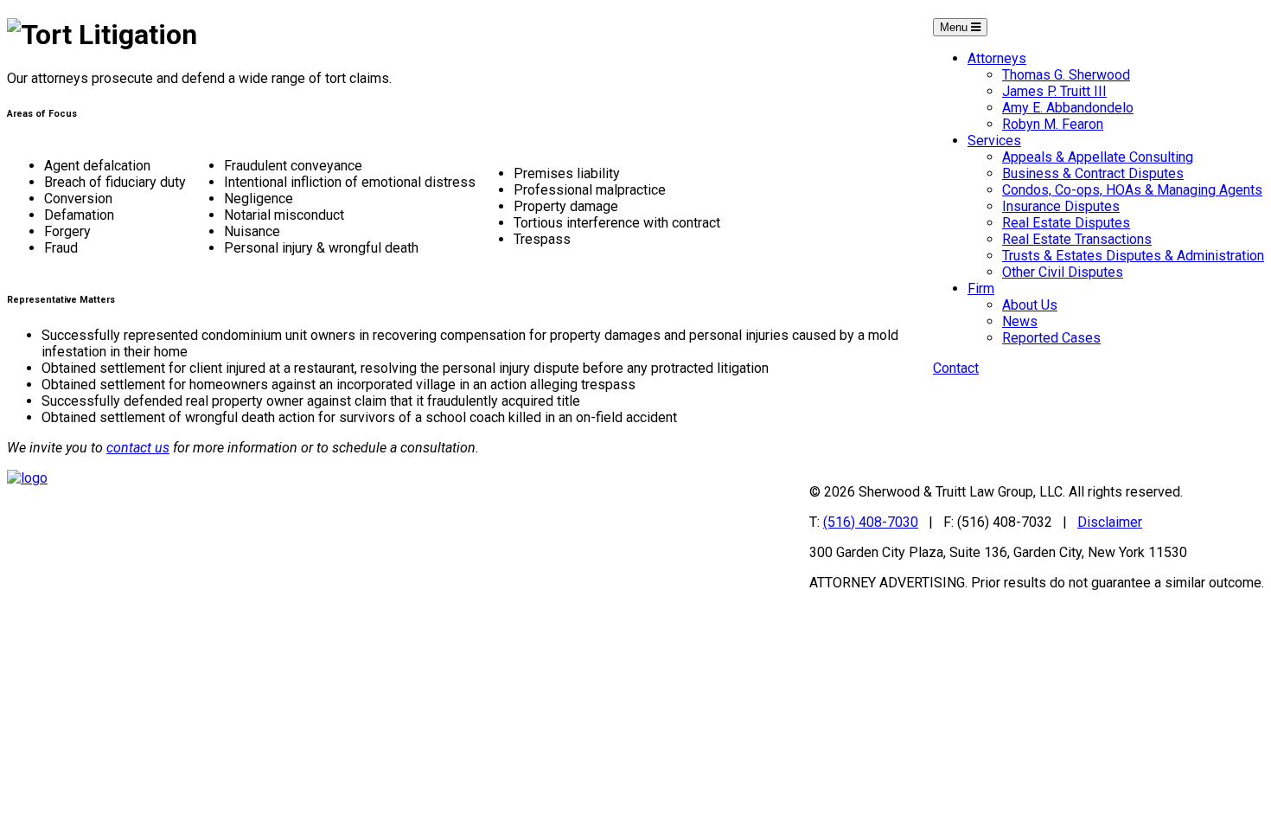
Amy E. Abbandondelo (1068, 107)
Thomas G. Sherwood (1066, 75)
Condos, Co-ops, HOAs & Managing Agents (1132, 190)
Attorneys (997, 58)
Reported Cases (1051, 338)
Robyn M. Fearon (1052, 124)
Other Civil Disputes (1062, 272)
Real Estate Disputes (1066, 223)
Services (994, 140)
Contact (956, 368)
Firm (981, 288)
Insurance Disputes (1061, 206)
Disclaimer (1109, 522)
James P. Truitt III (1054, 91)
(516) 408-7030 (870, 522)
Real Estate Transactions (1077, 239)
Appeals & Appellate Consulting (1097, 157)
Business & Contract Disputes (1093, 173)
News (1020, 321)
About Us (1029, 305)
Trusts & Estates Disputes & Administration (1133, 255)
